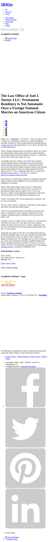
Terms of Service (23, 357)
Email (3, 263)
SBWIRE (14, 139)
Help (7, 24)
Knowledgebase (13, 537)
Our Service (9, 18)
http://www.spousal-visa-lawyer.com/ (14, 175)
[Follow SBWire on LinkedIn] (25, 528)
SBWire (7, 4)
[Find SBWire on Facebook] (25, 407)
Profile (13, 263)
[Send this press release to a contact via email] (6, 121)
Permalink (43, 295)
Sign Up (8, 12)
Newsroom (9, 22)
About (7, 26)
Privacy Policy (35, 357)
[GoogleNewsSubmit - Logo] (8, 286)
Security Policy (10, 357)
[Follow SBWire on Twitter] (25, 447)
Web (7, 263)
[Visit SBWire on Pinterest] (25, 488)
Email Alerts (12, 38)
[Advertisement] (24, 67)
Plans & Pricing (10, 20)
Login (7, 14)
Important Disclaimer (28, 366)
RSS (9, 40)
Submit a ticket (12, 539)
